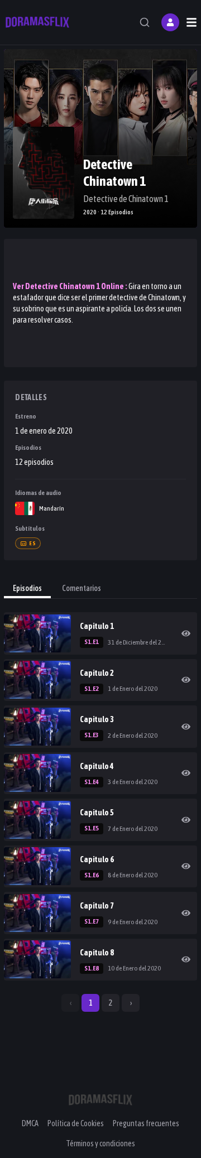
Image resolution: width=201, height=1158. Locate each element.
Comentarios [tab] (81, 588)
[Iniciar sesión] (170, 22)
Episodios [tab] (27, 588)
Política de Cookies (75, 1123)
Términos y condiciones (100, 1143)
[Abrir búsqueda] (145, 22)
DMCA (30, 1123)
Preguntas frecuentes (146, 1123)
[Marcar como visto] (186, 633)
